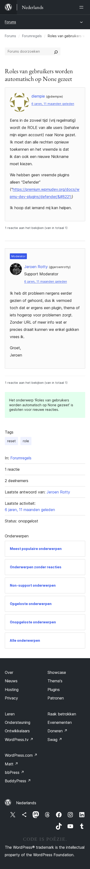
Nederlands (26, 802)
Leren (10, 714)
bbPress (14, 772)
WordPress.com (21, 755)
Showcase (57, 672)
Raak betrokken (62, 714)
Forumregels (32, 36)
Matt (11, 764)
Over (9, 672)
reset (11, 441)
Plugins (54, 689)
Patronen (56, 698)
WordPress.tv (19, 739)
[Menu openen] (82, 7)
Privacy (11, 698)
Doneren (57, 730)
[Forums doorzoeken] (55, 51)
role (26, 441)
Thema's (55, 680)
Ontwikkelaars (17, 730)
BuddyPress (18, 780)
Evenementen (60, 722)
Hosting (11, 689)
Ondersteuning (17, 722)
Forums (10, 22)
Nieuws (11, 680)
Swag (55, 739)
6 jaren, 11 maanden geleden (52, 104)
